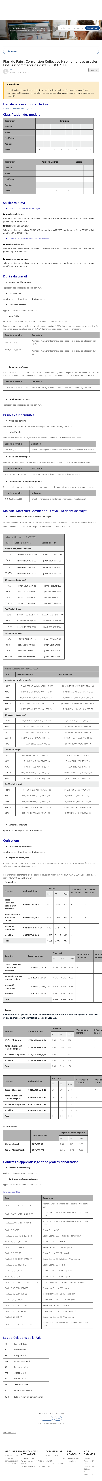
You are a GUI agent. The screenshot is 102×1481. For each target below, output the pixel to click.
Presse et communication (11, 1459)
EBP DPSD (16, 28)
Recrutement (10, 1463)
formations (71, 1461)
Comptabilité (89, 1461)
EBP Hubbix (88, 1458)
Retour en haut (9, 1432)
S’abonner (94, 70)
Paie (24, 28)
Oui (48, 1418)
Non (58, 1418)
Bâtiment (87, 1469)
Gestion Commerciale (89, 1465)
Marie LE (14, 69)
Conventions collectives (37, 28)
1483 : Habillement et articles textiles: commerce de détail (30, 31)
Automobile (88, 1474)
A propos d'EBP (11, 1455)
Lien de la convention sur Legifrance (18, 109)
